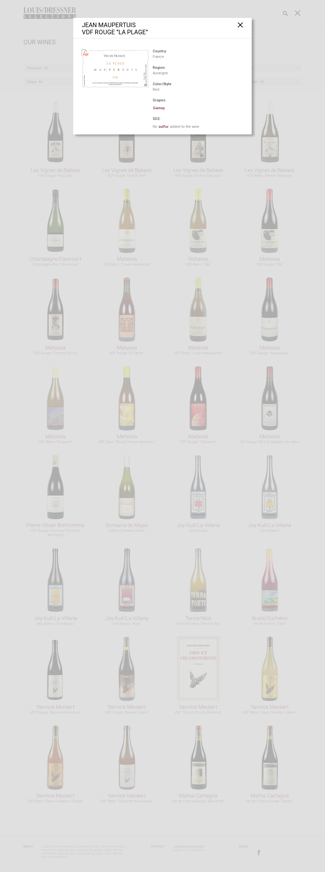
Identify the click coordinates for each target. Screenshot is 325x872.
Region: (159, 67)
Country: (160, 51)
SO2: (157, 119)
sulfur (163, 126)
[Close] (240, 24)
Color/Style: (162, 84)
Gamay (159, 108)
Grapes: (159, 100)
